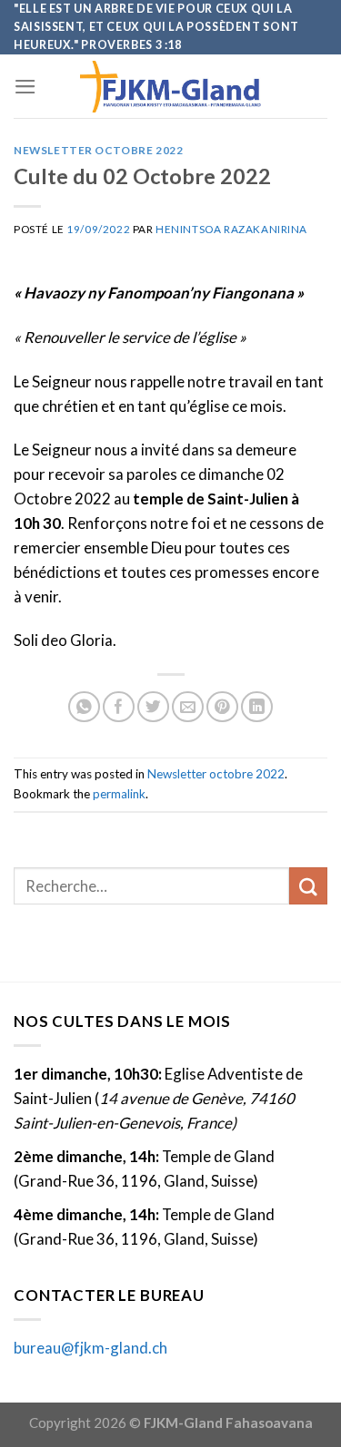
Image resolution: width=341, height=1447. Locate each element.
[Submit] (308, 885)
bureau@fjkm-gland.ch (90, 1347)
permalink (119, 794)
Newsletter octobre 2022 (99, 150)
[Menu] (25, 87)
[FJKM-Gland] (171, 86)
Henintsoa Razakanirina (231, 229)
